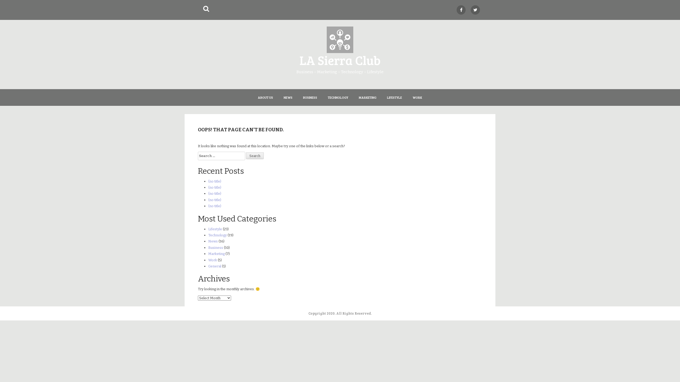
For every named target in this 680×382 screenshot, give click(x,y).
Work (417, 97)
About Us (265, 97)
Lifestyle (394, 97)
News (288, 97)
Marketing (367, 97)
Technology (338, 97)
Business (310, 97)
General (214, 266)
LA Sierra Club (340, 59)
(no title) (214, 181)
